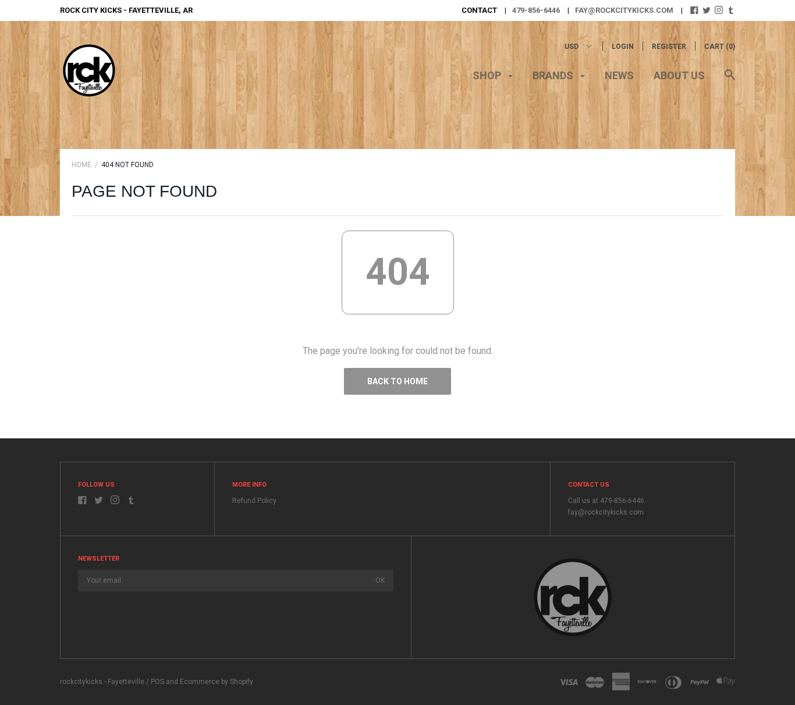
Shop (488, 75)
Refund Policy (254, 501)
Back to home (397, 381)
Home (81, 165)
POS (157, 682)
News (619, 75)
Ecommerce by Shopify (216, 682)
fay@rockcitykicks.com (624, 10)
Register (669, 46)
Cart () (719, 46)
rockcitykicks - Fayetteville (102, 682)
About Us (679, 75)
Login (623, 46)
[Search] (730, 80)
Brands (554, 75)
